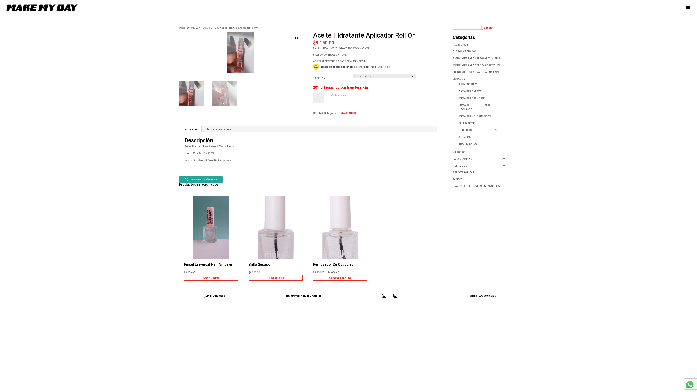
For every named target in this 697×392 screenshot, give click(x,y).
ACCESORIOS (460, 44)
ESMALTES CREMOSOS (472, 98)
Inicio (182, 27)
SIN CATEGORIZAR (463, 172)
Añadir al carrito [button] (211, 278)
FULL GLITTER (467, 123)
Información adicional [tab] (218, 129)
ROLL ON (320, 78)
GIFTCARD (459, 151)
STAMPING (465, 136)
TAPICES (458, 179)
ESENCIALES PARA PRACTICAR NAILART (476, 72)
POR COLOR (466, 130)
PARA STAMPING (462, 158)
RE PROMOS (460, 165)
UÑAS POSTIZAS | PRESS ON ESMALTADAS (477, 186)
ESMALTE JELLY (468, 84)
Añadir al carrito (338, 95)
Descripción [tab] (190, 129)
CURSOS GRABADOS (465, 51)
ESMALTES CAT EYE (470, 91)
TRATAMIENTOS (209, 27)
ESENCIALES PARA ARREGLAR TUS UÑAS (476, 58)
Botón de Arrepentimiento (483, 296)
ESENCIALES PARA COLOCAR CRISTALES (476, 65)
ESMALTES (192, 27)
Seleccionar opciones (340, 278)
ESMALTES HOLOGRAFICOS (475, 116)
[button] (297, 38)
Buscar (488, 27)
